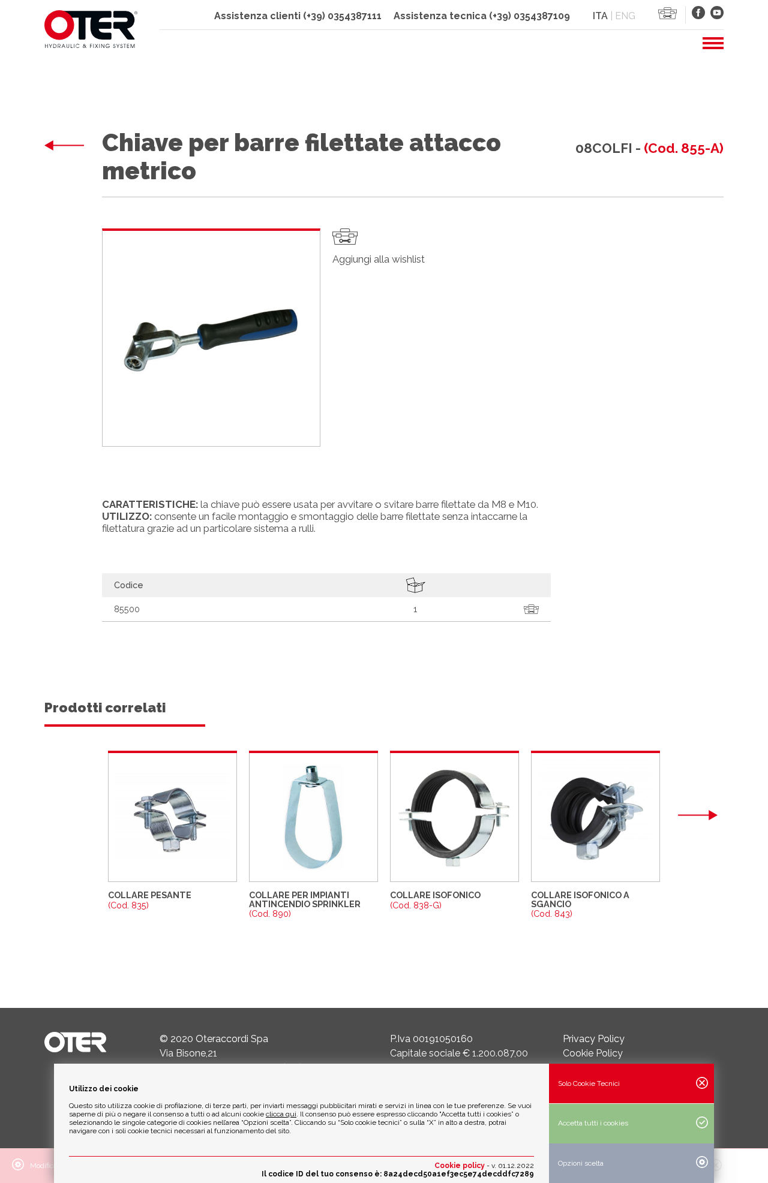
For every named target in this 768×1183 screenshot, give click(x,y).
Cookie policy (459, 1165)
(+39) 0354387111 (342, 16)
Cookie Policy (593, 1053)
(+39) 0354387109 (529, 16)
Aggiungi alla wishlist (378, 259)
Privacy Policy (594, 1038)
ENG (625, 16)
